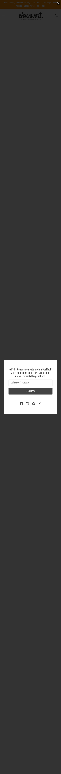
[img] (21, 403)
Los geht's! (30, 391)
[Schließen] (58, 3)
